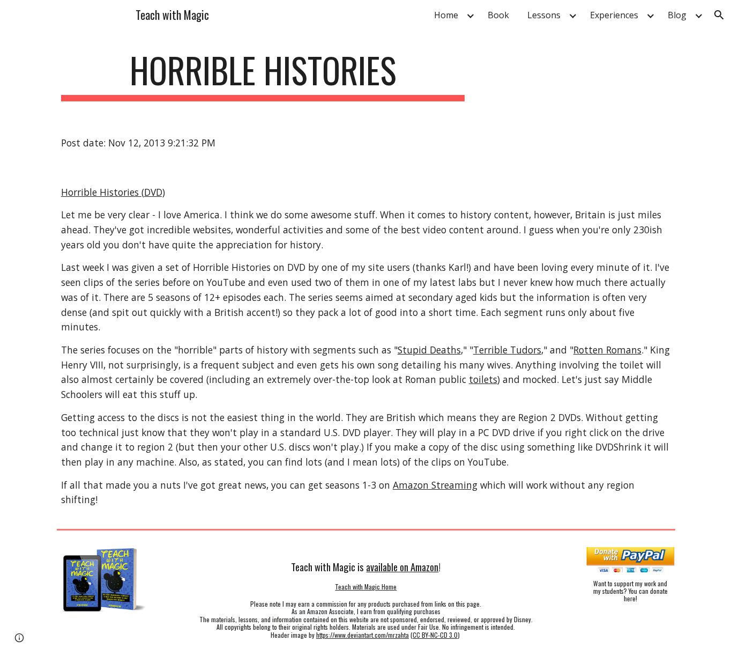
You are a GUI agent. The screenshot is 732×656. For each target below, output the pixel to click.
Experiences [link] (614, 15)
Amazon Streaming (435, 484)
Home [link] (446, 15)
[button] (719, 15)
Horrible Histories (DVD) (113, 192)
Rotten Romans (607, 349)
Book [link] (498, 15)
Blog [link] (677, 15)
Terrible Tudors (507, 349)
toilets (483, 379)
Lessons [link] (544, 15)
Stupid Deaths (429, 349)
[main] (263, 75)
